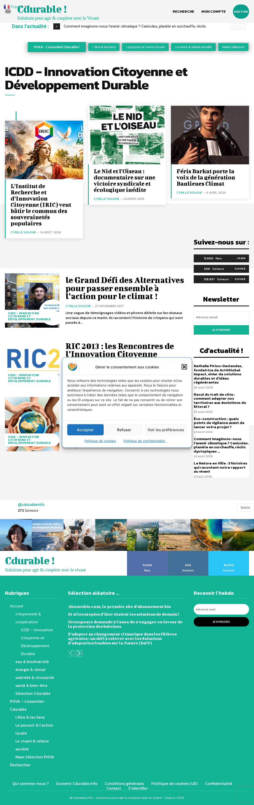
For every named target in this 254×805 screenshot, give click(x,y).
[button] (184, 366)
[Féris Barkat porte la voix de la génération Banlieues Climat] (210, 135)
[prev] (233, 26)
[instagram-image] (16, 535)
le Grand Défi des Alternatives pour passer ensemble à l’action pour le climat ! (124, 288)
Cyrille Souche (23, 232)
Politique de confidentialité (145, 441)
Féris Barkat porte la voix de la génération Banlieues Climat (206, 177)
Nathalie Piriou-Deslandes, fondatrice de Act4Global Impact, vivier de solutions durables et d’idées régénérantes (218, 374)
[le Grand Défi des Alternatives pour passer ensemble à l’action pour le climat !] (32, 300)
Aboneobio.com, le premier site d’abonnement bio (119, 606)
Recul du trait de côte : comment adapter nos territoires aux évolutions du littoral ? (220, 400)
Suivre (240, 269)
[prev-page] (71, 653)
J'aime (241, 258)
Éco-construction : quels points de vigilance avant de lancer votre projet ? (219, 423)
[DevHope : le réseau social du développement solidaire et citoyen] (32, 424)
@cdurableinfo (31, 504)
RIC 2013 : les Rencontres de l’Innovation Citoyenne (119, 349)
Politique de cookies (100, 441)
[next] (241, 26)
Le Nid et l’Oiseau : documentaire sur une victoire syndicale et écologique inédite (124, 180)
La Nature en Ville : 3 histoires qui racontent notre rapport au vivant (220, 467)
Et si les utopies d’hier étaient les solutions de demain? (123, 614)
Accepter (85, 429)
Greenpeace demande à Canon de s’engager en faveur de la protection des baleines (125, 624)
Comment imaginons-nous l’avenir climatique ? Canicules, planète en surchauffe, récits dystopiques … (221, 445)
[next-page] (79, 653)
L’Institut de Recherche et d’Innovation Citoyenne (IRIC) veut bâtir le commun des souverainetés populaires (41, 204)
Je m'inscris (221, 622)
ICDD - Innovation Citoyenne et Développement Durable (29, 316)
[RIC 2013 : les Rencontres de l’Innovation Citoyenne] (32, 362)
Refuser (124, 429)
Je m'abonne (221, 330)
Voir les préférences (166, 429)
